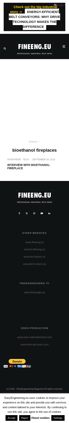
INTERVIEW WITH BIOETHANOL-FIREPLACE (28, 166)
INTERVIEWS (14, 159)
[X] (27, 213)
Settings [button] (58, 418)
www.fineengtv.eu (34, 292)
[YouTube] (42, 213)
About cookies (40, 417)
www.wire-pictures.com (34, 344)
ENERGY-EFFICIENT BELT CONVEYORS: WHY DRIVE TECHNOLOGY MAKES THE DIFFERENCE (34, 19)
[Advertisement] (34, 95)
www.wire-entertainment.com (34, 337)
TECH (26, 159)
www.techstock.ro (34, 256)
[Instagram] (34, 213)
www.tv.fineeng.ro (34, 249)
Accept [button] (11, 418)
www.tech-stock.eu (34, 263)
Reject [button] (24, 418)
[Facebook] (19, 213)
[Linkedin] (49, 213)
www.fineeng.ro (34, 242)
